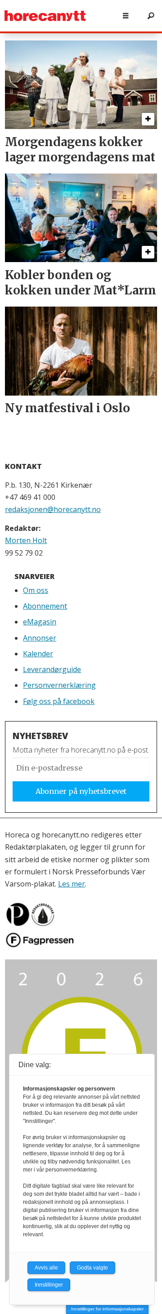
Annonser (39, 638)
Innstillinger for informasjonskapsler (107, 1308)
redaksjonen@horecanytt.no (53, 509)
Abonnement (45, 606)
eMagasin (39, 622)
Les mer (71, 884)
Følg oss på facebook (58, 701)
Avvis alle (46, 1268)
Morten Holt (26, 540)
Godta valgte (92, 1268)
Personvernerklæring (59, 685)
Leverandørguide (52, 669)
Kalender (38, 654)
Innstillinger (49, 1285)
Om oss (35, 590)
